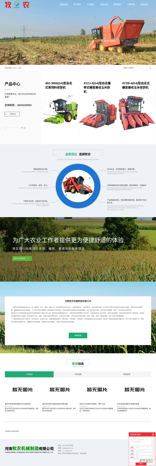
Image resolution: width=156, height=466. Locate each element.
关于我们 (77, 4)
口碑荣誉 (131, 4)
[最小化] (153, 434)
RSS (15, 68)
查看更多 (78, 335)
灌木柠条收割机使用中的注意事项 (17, 404)
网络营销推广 (15, 431)
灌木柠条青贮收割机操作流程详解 (55, 404)
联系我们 (144, 4)
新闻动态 (104, 4)
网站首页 (64, 4)
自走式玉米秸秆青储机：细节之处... (93, 404)
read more (20, 258)
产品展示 (91, 4)
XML (20, 68)
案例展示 (118, 4)
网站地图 (8, 68)
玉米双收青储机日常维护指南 (128, 404)
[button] (71, 61)
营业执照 (83, 453)
